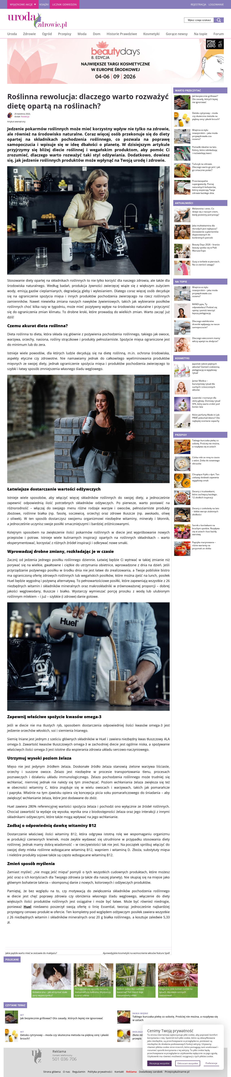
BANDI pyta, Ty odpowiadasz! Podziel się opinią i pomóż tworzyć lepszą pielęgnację (204, 309)
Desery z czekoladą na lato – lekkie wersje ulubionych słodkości (205, 511)
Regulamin (78, 1071)
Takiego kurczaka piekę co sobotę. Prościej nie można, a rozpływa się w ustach (206, 443)
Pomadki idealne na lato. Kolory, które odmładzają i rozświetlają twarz (204, 150)
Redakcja (25, 116)
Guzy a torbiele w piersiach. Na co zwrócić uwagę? (206, 263)
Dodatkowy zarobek (150, 1071)
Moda (82, 34)
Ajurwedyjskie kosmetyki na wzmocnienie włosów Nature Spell (136, 953)
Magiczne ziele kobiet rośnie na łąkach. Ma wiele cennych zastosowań (175, 992)
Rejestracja (198, 4)
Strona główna (52, 1071)
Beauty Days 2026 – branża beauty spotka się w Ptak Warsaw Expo (206, 247)
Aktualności (184, 203)
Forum (218, 34)
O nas (66, 1071)
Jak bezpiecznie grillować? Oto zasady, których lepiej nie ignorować (205, 99)
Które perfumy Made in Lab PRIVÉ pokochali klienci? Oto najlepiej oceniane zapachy (206, 417)
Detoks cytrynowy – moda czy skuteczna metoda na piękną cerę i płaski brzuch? (206, 116)
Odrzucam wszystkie (187, 1063)
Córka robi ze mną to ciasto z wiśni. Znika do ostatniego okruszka (206, 460)
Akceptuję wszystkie (159, 1063)
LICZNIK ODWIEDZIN (64, 4)
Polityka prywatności (100, 1071)
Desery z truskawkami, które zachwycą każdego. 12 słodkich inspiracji (204, 494)
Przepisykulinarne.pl (177, 1071)
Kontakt (119, 1071)
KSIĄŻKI (44, 4)
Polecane (12, 959)
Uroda (12, 34)
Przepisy (64, 34)
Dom (96, 34)
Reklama (131, 1071)
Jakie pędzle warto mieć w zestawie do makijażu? (31, 953)
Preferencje (211, 1063)
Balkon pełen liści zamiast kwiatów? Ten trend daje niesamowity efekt (130, 992)
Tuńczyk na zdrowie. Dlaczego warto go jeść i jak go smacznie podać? (206, 167)
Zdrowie (29, 34)
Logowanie (216, 4)
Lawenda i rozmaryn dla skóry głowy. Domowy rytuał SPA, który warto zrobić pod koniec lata (206, 402)
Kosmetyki (151, 34)
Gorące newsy (177, 34)
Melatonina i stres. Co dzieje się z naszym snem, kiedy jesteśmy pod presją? (205, 211)
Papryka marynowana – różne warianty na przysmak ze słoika (204, 545)
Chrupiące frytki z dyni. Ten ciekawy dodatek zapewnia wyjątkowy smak (205, 477)
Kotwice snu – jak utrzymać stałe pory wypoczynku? (49, 993)
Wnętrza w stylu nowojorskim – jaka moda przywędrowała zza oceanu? (205, 135)
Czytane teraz (15, 1005)
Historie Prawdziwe (122, 34)
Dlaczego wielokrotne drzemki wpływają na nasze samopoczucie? (206, 324)
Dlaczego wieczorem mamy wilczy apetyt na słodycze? (206, 340)
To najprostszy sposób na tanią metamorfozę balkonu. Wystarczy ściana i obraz (93, 992)
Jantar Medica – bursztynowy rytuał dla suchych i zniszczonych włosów (203, 385)
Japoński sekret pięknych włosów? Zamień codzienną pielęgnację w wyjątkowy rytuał (205, 368)
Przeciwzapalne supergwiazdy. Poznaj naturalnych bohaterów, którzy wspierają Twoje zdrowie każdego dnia (204, 187)
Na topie (200, 34)
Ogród (47, 34)
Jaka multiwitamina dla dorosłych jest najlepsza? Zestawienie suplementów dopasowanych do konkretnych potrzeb (205, 231)
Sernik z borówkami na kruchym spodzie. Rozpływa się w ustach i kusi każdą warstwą (206, 530)
